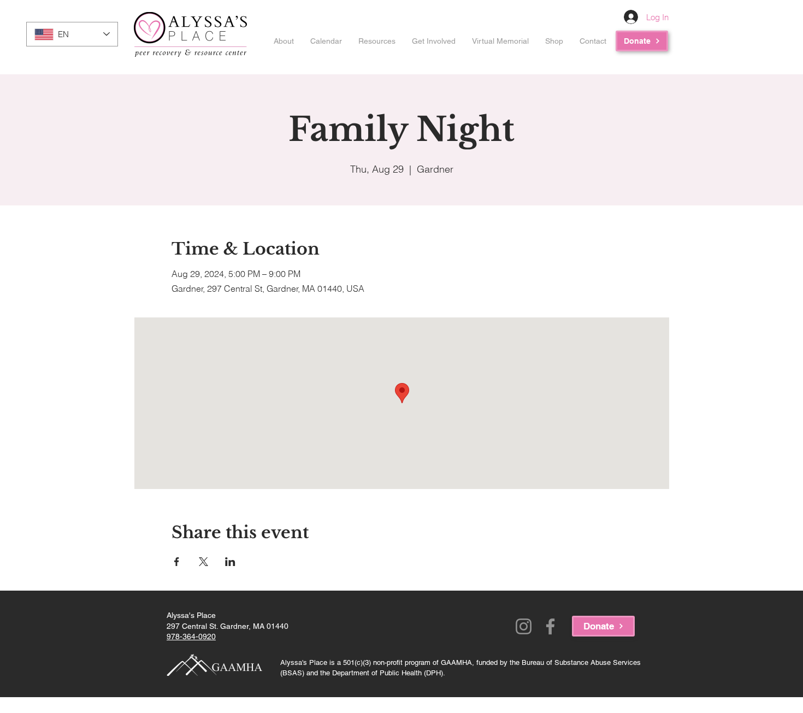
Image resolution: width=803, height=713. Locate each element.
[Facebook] (550, 626)
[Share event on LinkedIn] (230, 561)
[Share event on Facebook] (177, 561)
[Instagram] (523, 626)
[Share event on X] (203, 561)
